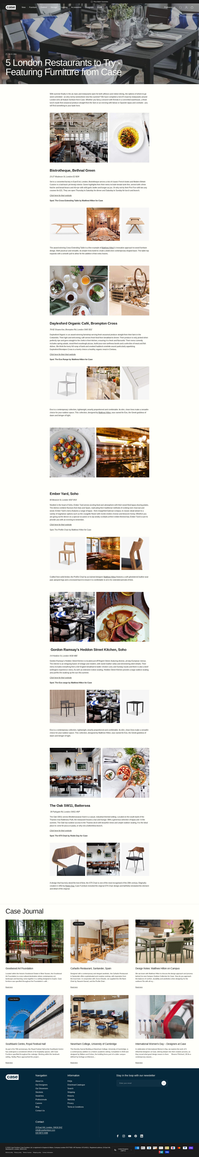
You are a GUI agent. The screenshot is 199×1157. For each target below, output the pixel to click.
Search (70, 1088)
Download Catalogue (76, 1085)
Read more (9, 987)
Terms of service (27, 1152)
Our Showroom (41, 1088)
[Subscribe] (163, 1083)
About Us (39, 1081)
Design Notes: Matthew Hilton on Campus (157, 968)
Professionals (41, 1100)
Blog (37, 1107)
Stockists (39, 1092)
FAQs (69, 1081)
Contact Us (40, 1111)
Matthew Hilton (104, 413)
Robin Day (69, 886)
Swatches (39, 1096)
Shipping (71, 1092)
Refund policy (9, 1152)
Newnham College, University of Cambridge (93, 1043)
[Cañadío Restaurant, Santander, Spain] (99, 941)
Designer (142, 924)
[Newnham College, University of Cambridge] (99, 1017)
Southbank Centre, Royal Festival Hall (26, 1043)
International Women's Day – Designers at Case (160, 1043)
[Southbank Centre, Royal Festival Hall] (35, 1017)
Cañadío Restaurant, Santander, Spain (90, 968)
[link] (48, 1127)
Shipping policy (37, 1152)
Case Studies (79, 924)
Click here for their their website (63, 354)
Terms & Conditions (75, 1107)
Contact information (47, 1152)
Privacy (70, 1103)
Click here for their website (61, 196)
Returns (70, 1096)
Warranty (71, 1100)
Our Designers (41, 1085)
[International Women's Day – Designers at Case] (164, 1017)
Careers (38, 1103)
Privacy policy (18, 1152)
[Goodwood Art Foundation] (35, 941)
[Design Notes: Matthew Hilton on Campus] (164, 941)
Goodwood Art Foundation (19, 968)
